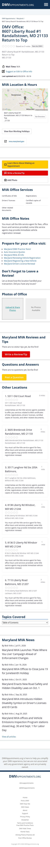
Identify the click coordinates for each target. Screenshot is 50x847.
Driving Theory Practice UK (25, 835)
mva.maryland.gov (16, 141)
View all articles (9, 736)
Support (25, 813)
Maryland (20, 18)
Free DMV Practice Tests (25, 825)
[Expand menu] (46, 4)
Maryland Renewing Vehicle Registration (22, 258)
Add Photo (12, 180)
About (25, 810)
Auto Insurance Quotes (14, 252)
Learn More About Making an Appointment (20, 164)
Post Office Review (25, 838)
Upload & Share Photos (12, 309)
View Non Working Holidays (17, 131)
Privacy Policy (25, 817)
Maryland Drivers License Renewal (19, 263)
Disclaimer (25, 820)
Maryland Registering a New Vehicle (20, 260)
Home (25, 797)
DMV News (25, 807)
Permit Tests (25, 832)
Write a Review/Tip (16, 173)
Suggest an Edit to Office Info (19, 71)
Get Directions (40, 117)
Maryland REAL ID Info (14, 255)
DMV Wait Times (25, 828)
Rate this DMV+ (37, 46)
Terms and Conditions (25, 823)
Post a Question (14, 377)
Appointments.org (18, 5)
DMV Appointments (8, 18)
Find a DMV (25, 801)
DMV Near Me (25, 804)
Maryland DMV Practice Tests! (17, 249)
